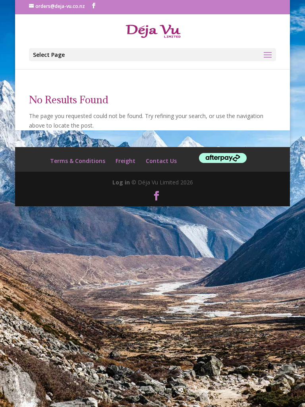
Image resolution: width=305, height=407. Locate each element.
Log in (121, 182)
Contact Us (161, 161)
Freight (125, 161)
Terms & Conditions (77, 161)
